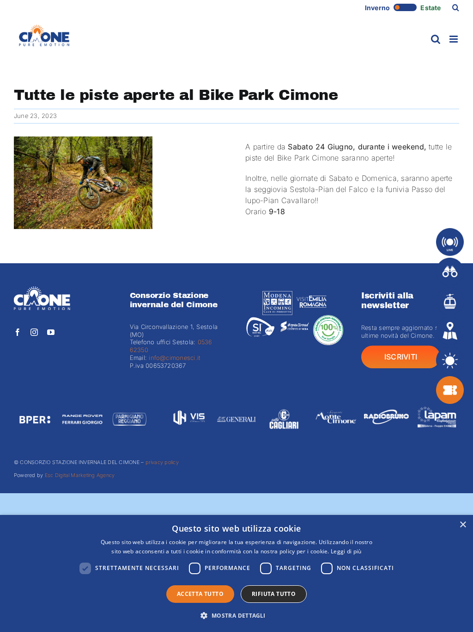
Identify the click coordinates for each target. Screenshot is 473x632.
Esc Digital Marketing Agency (80, 475)
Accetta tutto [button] (200, 594)
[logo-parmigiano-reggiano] (130, 407)
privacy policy (162, 462)
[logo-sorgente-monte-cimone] (336, 404)
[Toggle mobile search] (435, 39)
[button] (455, 7)
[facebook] (17, 332)
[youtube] (51, 332)
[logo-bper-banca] (35, 407)
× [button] (462, 524)
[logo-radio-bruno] (386, 404)
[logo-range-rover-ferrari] (82, 407)
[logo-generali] (237, 407)
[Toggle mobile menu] (454, 39)
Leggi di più (346, 551)
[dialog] (236, 573)
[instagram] (34, 332)
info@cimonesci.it (173, 357)
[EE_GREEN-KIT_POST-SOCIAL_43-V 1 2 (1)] (328, 318)
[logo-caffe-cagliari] (284, 407)
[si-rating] (260, 318)
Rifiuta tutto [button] (274, 594)
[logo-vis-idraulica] (189, 407)
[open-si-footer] (294, 318)
